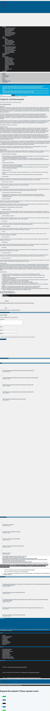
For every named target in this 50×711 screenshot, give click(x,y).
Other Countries (8, 68)
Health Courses (5, 655)
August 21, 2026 (6, 586)
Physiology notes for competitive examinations (11, 531)
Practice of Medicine (9, 34)
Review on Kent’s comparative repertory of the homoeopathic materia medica (24, 677)
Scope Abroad (5, 56)
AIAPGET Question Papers (8, 658)
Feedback (4, 683)
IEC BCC (4, 644)
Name (1, 326)
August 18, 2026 (6, 593)
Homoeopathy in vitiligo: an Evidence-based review (13, 557)
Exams (3, 45)
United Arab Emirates (9, 58)
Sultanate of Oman (9, 61)
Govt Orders (5, 82)
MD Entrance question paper (25, 566)
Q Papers (4, 54)
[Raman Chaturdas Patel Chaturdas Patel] (3, 670)
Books (3, 74)
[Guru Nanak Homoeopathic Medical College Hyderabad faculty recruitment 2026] (4, 368)
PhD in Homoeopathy (9, 41)
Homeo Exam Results (9, 52)
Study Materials (5, 53)
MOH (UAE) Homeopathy (10, 47)
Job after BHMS (17, 566)
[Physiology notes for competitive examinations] (4, 529)
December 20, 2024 (4, 102)
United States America (10, 63)
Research (4, 71)
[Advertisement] (22, 22)
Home (3, 1)
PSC (30, 566)
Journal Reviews (6, 652)
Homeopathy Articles (9, 29)
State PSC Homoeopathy (10, 50)
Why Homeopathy (6, 650)
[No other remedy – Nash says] (4, 522)
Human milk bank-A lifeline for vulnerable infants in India (13, 592)
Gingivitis (4, 294)
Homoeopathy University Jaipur (5, 566)
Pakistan (7, 66)
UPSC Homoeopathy (9, 51)
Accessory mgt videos (7, 636)
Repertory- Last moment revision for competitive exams (13, 545)
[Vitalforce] (3, 665)
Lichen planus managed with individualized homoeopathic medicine (17, 561)
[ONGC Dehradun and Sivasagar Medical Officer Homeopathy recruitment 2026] (4, 382)
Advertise (4, 680)
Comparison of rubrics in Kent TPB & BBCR (11, 538)
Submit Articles (5, 4)
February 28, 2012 (6, 525)
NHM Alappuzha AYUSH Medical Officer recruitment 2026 (14, 399)
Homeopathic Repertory (10, 32)
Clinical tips (5, 639)
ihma (13, 566)
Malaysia (7, 65)
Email (1, 330)
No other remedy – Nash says (8, 524)
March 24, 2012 (5, 539)
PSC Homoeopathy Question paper (37, 566)
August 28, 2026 (6, 371)
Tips (3, 78)
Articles (4, 26)
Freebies (4, 79)
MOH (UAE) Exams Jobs (10, 46)
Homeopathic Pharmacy (10, 33)
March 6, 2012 (5, 554)
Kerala (6, 70)
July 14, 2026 (5, 392)
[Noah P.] (3, 675)
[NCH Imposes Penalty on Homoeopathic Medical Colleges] (4, 612)
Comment (2, 319)
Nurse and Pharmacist (10, 42)
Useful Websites (6, 653)
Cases (3, 77)
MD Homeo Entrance (9, 49)
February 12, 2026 (6, 615)
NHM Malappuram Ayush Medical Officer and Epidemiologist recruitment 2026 (17, 391)
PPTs (3, 55)
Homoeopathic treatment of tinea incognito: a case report (14, 556)
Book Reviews (5, 640)
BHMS (6, 39)
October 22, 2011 (6, 547)
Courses (4, 37)
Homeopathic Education (10, 28)
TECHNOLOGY (5, 75)
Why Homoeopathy (6, 80)
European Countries (9, 62)
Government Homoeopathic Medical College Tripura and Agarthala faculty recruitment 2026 (20, 377)
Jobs (3, 36)
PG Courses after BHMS (7, 656)
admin (10, 102)
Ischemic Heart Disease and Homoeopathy (17, 667)
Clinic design (5, 76)
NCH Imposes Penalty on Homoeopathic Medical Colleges (13, 614)
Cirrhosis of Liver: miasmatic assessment (30, 672)
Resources (4, 3)
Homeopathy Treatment (7, 651)
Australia (7, 67)
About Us (4, 679)
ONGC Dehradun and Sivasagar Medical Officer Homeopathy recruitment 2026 (17, 384)
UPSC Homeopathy (6, 654)
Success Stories (5, 643)
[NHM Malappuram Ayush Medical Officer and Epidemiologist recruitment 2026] (4, 389)
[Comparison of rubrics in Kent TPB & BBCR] (4, 536)
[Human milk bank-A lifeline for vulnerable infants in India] (4, 590)
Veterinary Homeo (9, 43)
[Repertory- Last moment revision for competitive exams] (4, 543)
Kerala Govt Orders (6, 642)
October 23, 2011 (6, 532)
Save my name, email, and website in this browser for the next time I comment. (18, 337)
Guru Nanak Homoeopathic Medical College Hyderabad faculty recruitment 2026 (18, 370)
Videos (3, 73)
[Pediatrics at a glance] (4, 550)
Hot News (4, 2)
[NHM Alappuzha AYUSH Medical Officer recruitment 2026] (4, 396)
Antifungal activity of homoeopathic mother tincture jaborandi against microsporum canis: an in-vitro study (25, 562)
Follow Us (4, 5)
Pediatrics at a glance (6, 553)
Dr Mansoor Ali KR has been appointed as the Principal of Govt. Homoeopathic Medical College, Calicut (22, 607)
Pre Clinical (5, 638)
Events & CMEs (5, 637)
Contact (4, 7)
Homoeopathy (5, 296)
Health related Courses (10, 44)
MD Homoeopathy (9, 40)
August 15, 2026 (6, 601)
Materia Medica (8, 31)
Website (2, 333)
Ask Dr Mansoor (5, 682)
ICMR (12, 566)
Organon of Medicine (9, 30)
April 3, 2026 (5, 608)
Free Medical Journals (7, 649)
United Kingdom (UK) (9, 64)
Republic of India (8, 57)
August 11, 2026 (5, 378)
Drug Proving (8, 35)
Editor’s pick (2, 576)
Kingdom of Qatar (8, 60)
